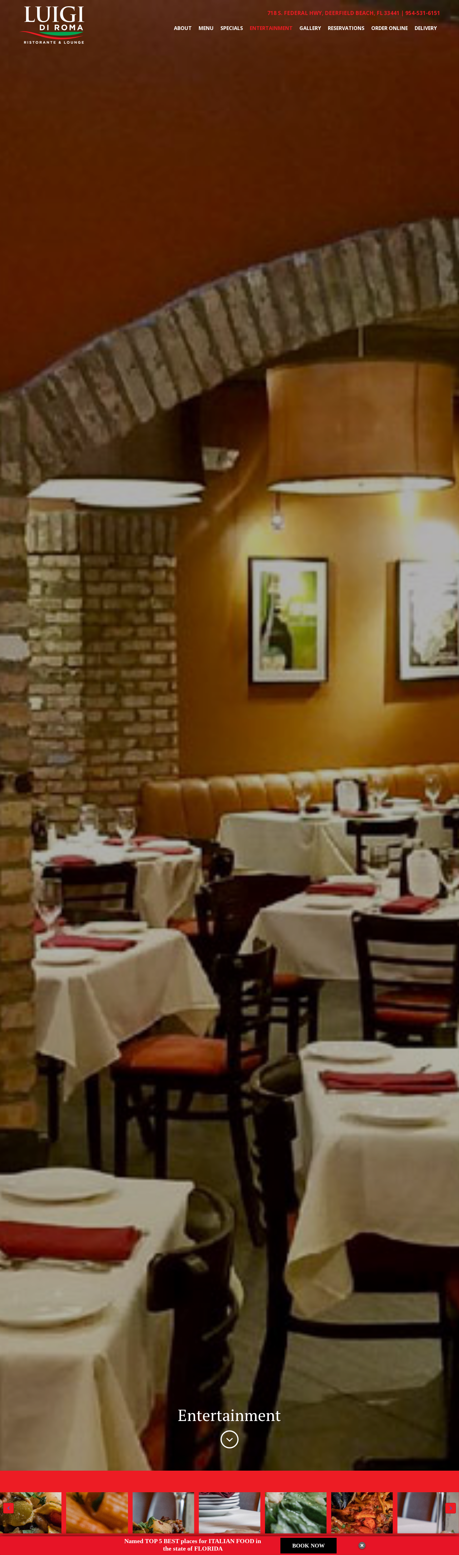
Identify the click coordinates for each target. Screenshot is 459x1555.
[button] (8, 1508)
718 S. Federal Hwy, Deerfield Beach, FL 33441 (333, 13)
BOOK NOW (308, 1546)
